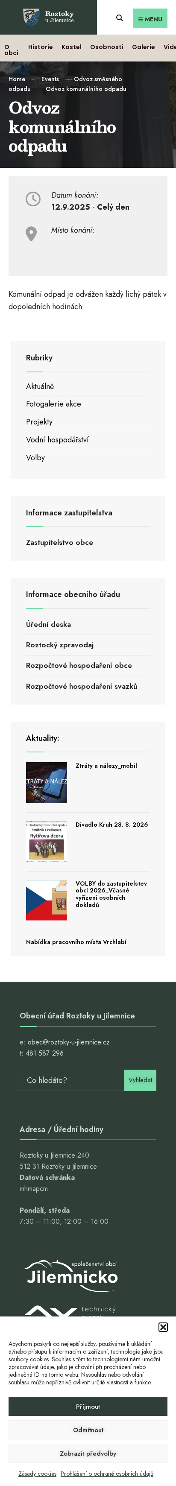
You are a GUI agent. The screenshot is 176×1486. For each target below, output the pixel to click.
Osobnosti (106, 47)
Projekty (39, 421)
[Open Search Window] (119, 16)
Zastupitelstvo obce (59, 542)
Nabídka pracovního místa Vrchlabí (76, 942)
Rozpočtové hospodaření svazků (82, 686)
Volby (35, 457)
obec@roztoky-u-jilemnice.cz (69, 1042)
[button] (163, 1327)
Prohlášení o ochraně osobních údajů (107, 1473)
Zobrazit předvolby (88, 1453)
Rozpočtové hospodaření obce (79, 665)
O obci (11, 50)
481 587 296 (45, 1053)
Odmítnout (88, 1430)
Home (17, 79)
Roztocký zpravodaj (60, 645)
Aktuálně (40, 386)
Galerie (143, 47)
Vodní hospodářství (57, 439)
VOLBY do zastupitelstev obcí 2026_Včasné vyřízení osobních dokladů (111, 894)
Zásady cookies (37, 1473)
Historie (40, 47)
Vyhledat (140, 1080)
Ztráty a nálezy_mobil (106, 765)
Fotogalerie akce (53, 404)
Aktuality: (42, 738)
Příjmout (88, 1406)
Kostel (72, 47)
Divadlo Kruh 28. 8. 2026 (112, 824)
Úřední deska (48, 624)
